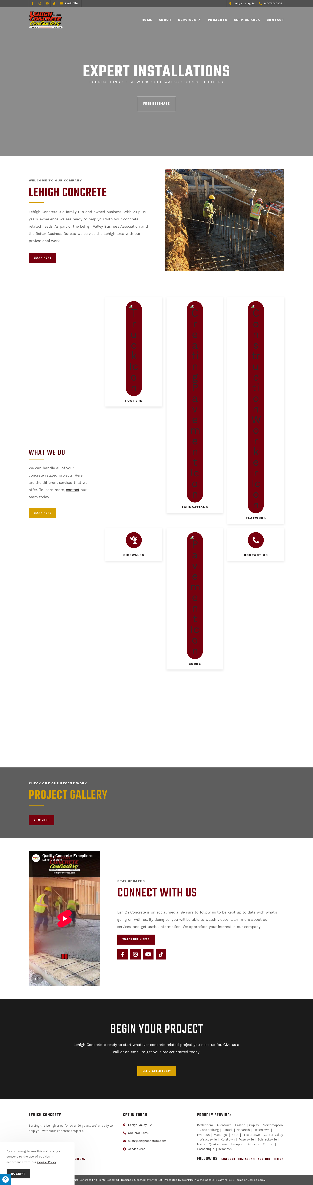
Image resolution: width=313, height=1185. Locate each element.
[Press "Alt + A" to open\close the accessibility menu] (5, 1179)
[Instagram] (135, 954)
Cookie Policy (46, 1162)
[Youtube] (148, 954)
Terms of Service (246, 1179)
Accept (18, 1174)
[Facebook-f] (122, 954)
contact (72, 490)
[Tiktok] (161, 954)
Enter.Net (156, 1179)
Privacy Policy (223, 1179)
